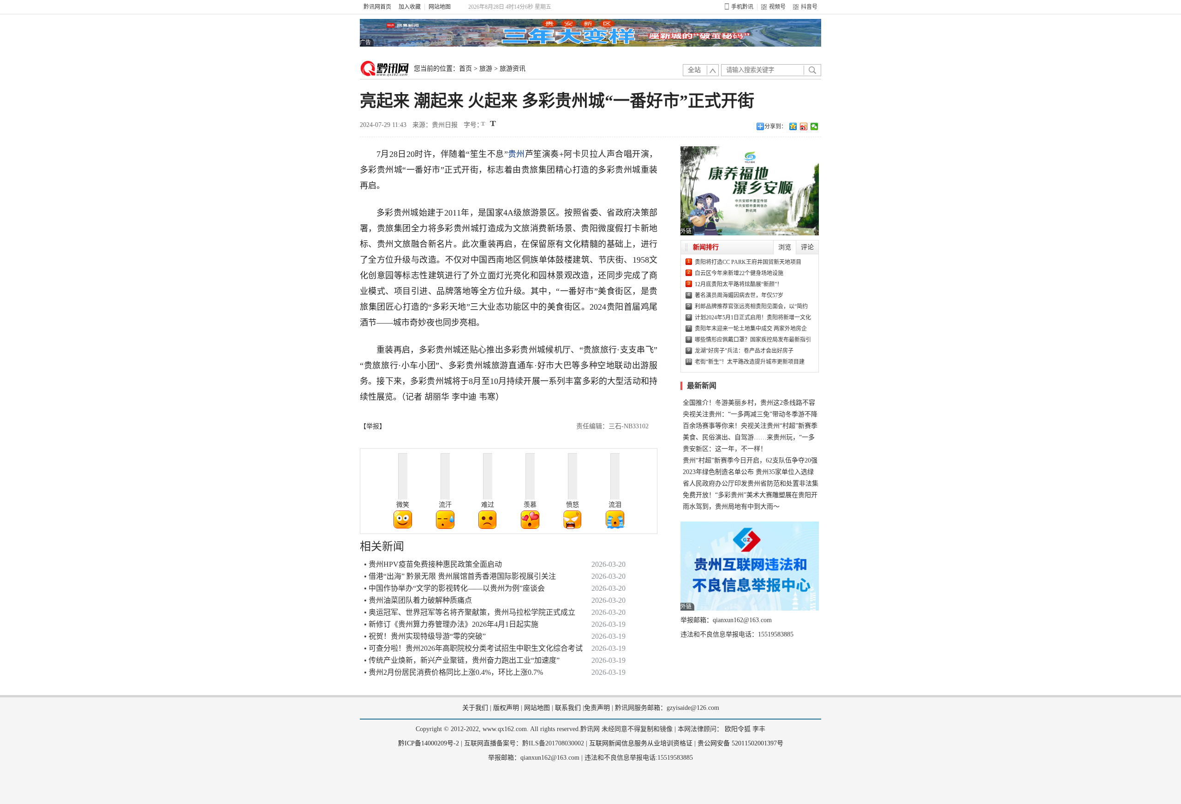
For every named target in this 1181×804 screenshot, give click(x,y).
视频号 (777, 7)
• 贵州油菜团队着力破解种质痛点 (418, 600)
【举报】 (373, 426)
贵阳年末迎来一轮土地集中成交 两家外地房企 (751, 328)
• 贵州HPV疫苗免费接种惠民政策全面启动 (433, 564)
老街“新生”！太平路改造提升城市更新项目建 (750, 362)
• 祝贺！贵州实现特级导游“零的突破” (425, 636)
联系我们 (568, 707)
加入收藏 (410, 7)
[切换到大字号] (493, 123)
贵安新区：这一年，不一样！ (725, 448)
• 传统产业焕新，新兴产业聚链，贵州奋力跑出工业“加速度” (462, 660)
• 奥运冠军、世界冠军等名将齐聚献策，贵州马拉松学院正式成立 (469, 612)
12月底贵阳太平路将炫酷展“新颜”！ (738, 284)
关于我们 (475, 707)
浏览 (784, 247)
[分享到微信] (814, 126)
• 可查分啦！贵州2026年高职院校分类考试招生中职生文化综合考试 (473, 648)
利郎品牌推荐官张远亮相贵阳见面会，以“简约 (751, 306)
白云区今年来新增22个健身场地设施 (739, 273)
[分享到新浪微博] (804, 126)
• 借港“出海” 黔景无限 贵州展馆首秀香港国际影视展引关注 (460, 576)
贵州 (516, 154)
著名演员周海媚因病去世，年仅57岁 (739, 295)
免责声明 (597, 707)
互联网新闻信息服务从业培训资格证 (640, 743)
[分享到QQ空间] (793, 126)
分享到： (775, 126)
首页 (465, 68)
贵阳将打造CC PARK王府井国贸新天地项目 (748, 262)
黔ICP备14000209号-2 (428, 743)
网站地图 (440, 7)
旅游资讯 (512, 68)
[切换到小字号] (484, 124)
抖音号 (809, 7)
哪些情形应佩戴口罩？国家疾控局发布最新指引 (753, 339)
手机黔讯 (742, 7)
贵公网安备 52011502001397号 (740, 743)
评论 (807, 247)
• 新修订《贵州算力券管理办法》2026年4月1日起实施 (451, 624)
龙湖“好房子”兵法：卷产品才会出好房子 (744, 351)
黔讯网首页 (377, 7)
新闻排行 (706, 247)
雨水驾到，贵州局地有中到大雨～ (731, 506)
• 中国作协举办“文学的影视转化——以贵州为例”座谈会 (454, 588)
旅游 (485, 68)
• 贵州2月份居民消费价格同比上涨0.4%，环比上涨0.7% (453, 672)
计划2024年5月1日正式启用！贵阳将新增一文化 (753, 317)
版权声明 (506, 707)
